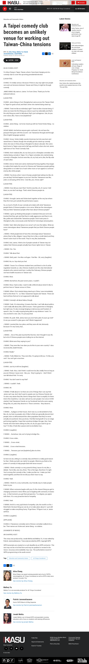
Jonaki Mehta (18, 54)
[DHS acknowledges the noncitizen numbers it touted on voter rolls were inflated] (65, 46)
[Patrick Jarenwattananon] (7, 603)
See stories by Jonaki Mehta (23, 622)
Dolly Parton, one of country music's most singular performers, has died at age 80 (78, 32)
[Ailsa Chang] (7, 575)
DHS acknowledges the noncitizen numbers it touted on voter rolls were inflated (78, 49)
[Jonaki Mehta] (7, 618)
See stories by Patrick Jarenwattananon (27, 605)
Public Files (35, 638)
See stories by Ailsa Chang (22, 581)
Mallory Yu (20, 52)
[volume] (10, 9)
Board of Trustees (36, 645)
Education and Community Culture (13, 19)
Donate (82, 3)
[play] (4, 9)
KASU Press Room (74, 644)
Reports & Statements (38, 642)
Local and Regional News (76, 60)
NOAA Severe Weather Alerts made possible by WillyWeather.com (58, 639)
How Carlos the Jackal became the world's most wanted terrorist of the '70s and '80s (70, 85)
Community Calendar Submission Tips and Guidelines (74, 639)
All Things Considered (39, 558)
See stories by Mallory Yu (12, 593)
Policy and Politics (76, 43)
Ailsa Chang (12, 52)
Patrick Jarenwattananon (22, 599)
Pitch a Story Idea (55, 644)
